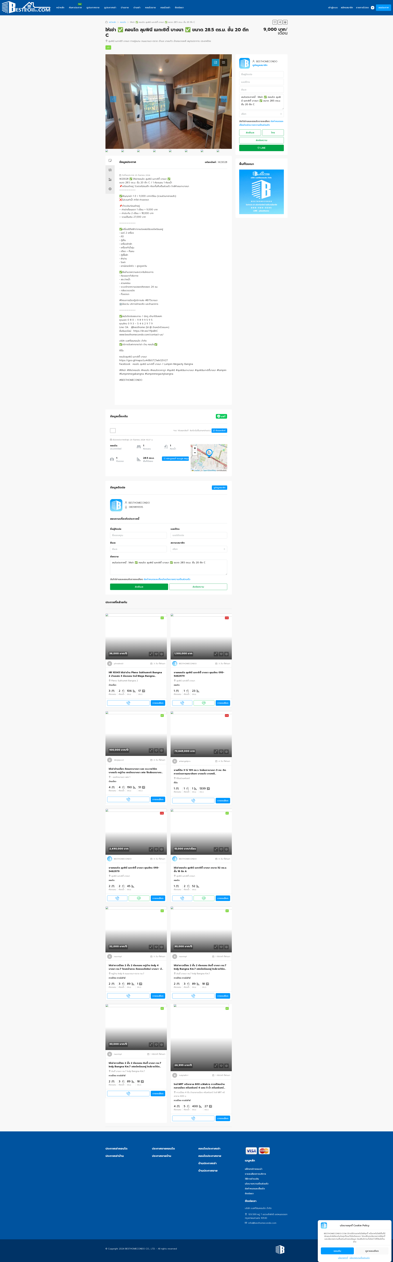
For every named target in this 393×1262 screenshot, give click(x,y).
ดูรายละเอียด (372, 1251)
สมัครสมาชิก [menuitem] (347, 7)
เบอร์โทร (175, 529)
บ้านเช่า (136, 7)
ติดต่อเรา (179, 7)
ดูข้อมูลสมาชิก (220, 487)
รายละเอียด (157, 703)
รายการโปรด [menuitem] (364, 7)
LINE (263, 148)
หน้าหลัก (60, 7)
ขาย (227, 618)
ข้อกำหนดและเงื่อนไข (255, 1188)
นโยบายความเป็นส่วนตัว (360, 1257)
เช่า (108, 47)
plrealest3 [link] (118, 663)
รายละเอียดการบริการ (255, 1174)
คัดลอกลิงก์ (220, 430)
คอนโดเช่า (165, 7)
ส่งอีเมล (139, 586)
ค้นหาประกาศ (75, 7)
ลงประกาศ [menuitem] (383, 7)
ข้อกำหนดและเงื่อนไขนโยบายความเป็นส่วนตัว (167, 579)
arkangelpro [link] (185, 761)
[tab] (215, 62)
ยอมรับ (337, 1251)
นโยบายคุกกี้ (343, 1257)
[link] (136, 636)
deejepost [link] (119, 760)
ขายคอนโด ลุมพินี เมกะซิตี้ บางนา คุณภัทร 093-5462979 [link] (199, 674)
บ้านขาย (125, 7)
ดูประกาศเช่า (110, 7)
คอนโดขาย (150, 7)
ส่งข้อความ (198, 586)
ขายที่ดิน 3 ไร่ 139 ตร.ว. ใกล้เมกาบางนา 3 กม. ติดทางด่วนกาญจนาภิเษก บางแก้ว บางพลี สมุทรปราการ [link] (200, 771)
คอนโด (123, 22)
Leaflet (197, 470)
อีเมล (112, 542)
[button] (274, 22)
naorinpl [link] (118, 956)
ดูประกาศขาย (92, 7)
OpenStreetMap (209, 470)
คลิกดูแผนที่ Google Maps (177, 458)
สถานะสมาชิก (178, 542)
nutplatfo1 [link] (183, 1075)
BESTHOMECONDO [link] (188, 663)
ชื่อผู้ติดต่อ (115, 529)
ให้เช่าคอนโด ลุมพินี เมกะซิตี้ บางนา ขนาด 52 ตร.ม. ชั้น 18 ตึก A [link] (200, 869)
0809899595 (136, 507)
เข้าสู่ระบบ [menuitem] (333, 7)
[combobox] (199, 549)
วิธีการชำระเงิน (252, 1178)
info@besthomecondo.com (262, 1223)
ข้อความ (114, 556)
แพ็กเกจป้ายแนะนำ (253, 1169)
